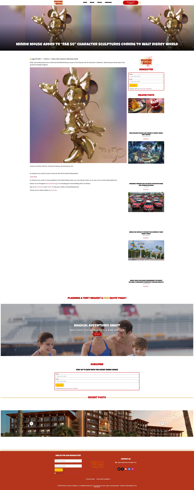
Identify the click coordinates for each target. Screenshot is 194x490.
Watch (92, 2)
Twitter (49, 187)
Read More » (146, 139)
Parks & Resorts (61, 59)
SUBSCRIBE (33, 177)
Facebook (40, 187)
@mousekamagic (52, 183)
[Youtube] (125, 469)
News (54, 59)
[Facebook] (129, 469)
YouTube (54, 190)
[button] (140, 2)
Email (130, 79)
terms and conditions (146, 88)
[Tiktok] (118, 469)
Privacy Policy (90, 479)
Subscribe (108, 2)
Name (131, 74)
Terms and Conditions (103, 479)
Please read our (141, 88)
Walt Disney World (72, 59)
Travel (99, 2)
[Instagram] (132, 469)
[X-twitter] (122, 469)
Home (85, 2)
